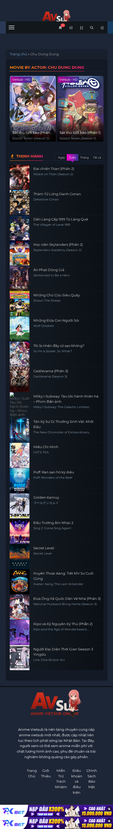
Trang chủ (18, 54)
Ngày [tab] (61, 157)
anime (56, 17)
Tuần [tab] (72, 157)
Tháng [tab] (84, 157)
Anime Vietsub (31, 729)
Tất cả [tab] (97, 157)
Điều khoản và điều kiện (76, 781)
